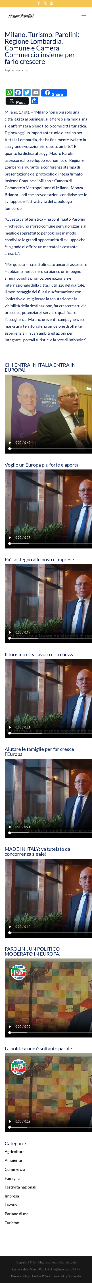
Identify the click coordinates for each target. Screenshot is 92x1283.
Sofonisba (74, 1276)
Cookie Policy (41, 1276)
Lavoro (11, 1204)
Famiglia (12, 1178)
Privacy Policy (20, 1276)
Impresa (12, 1195)
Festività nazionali (20, 1186)
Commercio (15, 1169)
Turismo (12, 1222)
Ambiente (13, 1160)
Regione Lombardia (16, 70)
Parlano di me (16, 1213)
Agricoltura (15, 1151)
